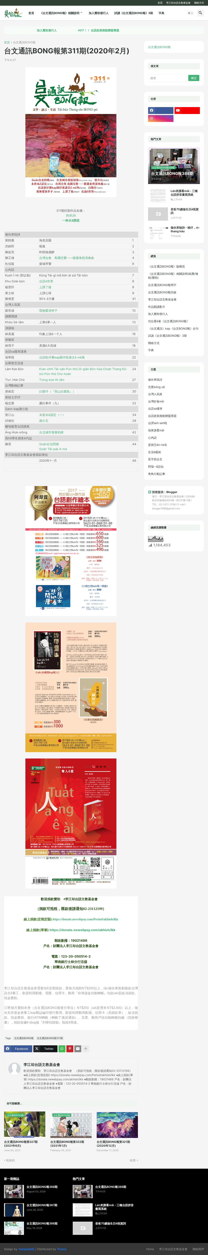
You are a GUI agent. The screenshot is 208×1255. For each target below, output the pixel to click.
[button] (190, 13)
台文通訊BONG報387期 (42, 1205)
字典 (161, 13)
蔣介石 (43, 421)
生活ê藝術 (154, 452)
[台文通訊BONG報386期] (14, 1228)
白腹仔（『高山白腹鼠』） (57, 391)
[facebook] (160, 110)
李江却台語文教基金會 (178, 2)
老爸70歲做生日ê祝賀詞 (185, 211)
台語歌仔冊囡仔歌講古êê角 (62, 357)
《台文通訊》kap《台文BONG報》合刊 (173, 328)
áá (53, 449)
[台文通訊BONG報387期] (14, 1210)
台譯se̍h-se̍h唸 (157, 423)
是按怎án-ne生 (157, 444)
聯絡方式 (199, 2)
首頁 (160, 2)
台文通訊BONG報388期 (42, 1186)
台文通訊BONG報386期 (42, 1223)
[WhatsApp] (61, 1048)
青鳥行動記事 (156, 474)
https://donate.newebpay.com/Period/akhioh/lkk (85, 919)
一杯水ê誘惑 (70, 220)
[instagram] (160, 118)
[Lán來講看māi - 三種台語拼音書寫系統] (158, 195)
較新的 (10, 1160)
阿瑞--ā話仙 (156, 466)
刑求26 (71, 215)
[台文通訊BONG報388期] (14, 1191)
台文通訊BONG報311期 (50, 1038)
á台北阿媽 (49, 444)
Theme (61, 1249)
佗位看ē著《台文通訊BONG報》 (168, 321)
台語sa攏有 (155, 408)
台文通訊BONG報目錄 (162, 292)
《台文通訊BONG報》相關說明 (59, 13)
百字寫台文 (155, 459)
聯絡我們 (198, 1249)
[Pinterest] (69, 1048)
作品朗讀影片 (156, 306)
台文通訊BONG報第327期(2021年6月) (21, 1143)
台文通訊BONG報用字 (162, 285)
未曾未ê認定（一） (52, 415)
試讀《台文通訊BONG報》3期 (133, 13)
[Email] (77, 1048)
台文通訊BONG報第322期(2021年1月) (67, 1143)
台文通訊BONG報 (24, 42)
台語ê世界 (46, 281)
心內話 (152, 437)
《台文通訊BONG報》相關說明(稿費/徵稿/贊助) (173, 275)
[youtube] (187, 110)
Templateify (26, 1249)
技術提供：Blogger (164, 492)
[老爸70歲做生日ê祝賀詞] (158, 214)
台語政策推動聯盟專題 (73, 30)
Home (150, 1249)
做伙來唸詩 (155, 379)
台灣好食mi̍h (156, 401)
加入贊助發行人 (99, 13)
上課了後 (45, 287)
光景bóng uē (156, 387)
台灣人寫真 (155, 394)
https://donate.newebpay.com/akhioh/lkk (82, 930)
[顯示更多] (85, 1048)
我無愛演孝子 (48, 310)
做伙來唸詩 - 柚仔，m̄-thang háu (185, 229)
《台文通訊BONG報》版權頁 (166, 266)
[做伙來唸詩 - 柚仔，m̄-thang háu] (158, 232)
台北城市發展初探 (51, 432)
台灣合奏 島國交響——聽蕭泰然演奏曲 (66, 258)
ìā (51, 380)
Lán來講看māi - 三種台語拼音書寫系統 (184, 192)
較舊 (133, 1160)
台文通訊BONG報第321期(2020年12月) (113, 1143)
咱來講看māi (156, 430)
